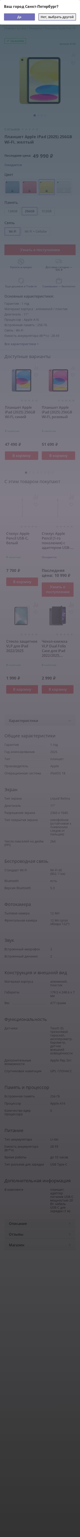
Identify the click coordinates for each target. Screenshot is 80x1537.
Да (19, 17)
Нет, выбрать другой (57, 17)
